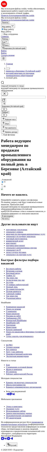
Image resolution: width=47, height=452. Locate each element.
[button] (4, 51)
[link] (5, 45)
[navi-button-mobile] (3, 59)
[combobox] (12, 86)
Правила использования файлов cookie (17, 20)
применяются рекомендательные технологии (22, 423)
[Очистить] (4, 94)
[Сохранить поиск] (3, 100)
